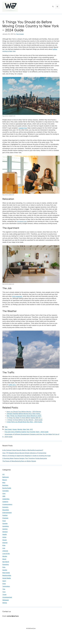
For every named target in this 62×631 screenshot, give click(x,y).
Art (3, 474)
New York (26, 429)
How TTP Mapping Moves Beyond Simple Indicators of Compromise (24, 453)
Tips (6, 427)
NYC (31, 429)
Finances (5, 518)
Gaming (4, 529)
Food (4, 521)
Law (3, 548)
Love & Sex (6, 553)
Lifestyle (5, 551)
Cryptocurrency (7, 504)
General (5, 532)
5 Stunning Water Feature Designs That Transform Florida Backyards (24, 458)
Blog (3, 482)
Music (4, 559)
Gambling (5, 526)
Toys (3, 592)
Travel (4, 594)
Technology (6, 586)
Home (4, 537)
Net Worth (5, 562)
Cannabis (5, 491)
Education (5, 510)
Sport (4, 581)
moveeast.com (22, 221)
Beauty (4, 480)
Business (5, 485)
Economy (5, 507)
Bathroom (5, 477)
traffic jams (12, 385)
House (14, 429)
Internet (4, 542)
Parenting (5, 564)
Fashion (5, 515)
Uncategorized (7, 597)
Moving (19, 429)
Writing (4, 603)
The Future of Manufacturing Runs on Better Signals (19, 461)
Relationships (6, 575)
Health (4, 534)
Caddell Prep (22, 128)
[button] (53, 6)
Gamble (5, 523)
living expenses (17, 296)
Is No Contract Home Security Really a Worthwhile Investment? (22, 450)
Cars (3, 493)
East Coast (8, 429)
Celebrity (5, 501)
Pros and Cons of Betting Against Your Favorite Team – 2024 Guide (26, 432)
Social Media (6, 578)
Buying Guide (6, 488)
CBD (3, 496)
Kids (3, 545)
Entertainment (7, 512)
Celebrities (5, 499)
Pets (3, 567)
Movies (4, 556)
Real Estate (6, 572)
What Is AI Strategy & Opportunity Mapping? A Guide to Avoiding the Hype (26, 455)
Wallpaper (5, 600)
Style (4, 583)
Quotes (4, 570)
